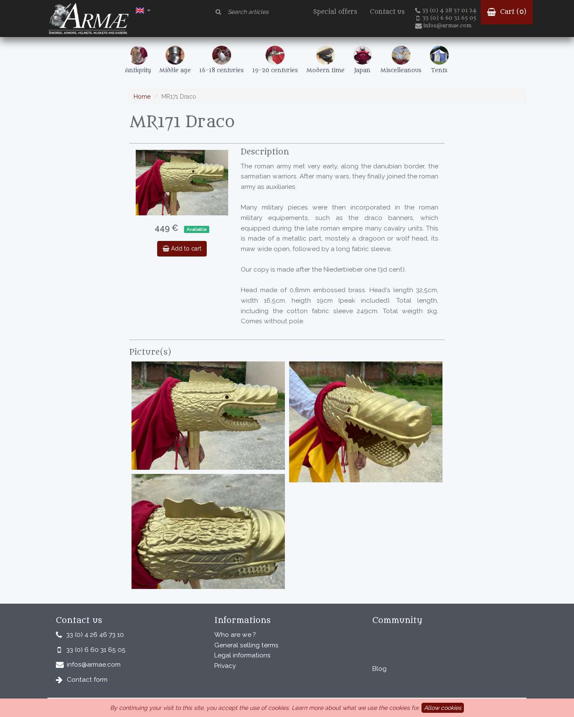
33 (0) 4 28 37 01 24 (449, 10)
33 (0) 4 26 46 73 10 (95, 634)
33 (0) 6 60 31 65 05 (449, 18)
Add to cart (185, 248)
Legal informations (242, 655)
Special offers (335, 12)
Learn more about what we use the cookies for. (356, 707)
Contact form (87, 679)
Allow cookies (442, 707)
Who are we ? (235, 634)
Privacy (225, 666)
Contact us (387, 12)
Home (142, 96)
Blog (379, 669)
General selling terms (246, 645)
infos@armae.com (447, 26)
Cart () (512, 12)
